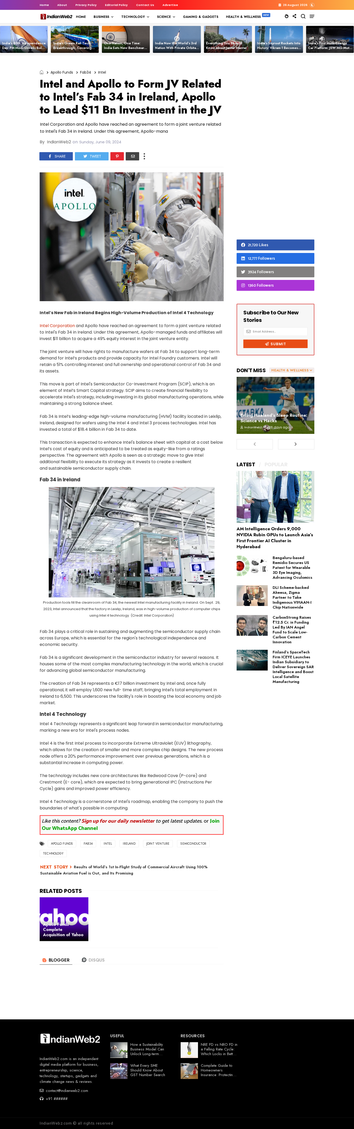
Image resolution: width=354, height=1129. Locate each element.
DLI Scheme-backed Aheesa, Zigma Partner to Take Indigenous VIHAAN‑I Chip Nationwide (292, 597)
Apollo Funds (62, 72)
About (62, 5)
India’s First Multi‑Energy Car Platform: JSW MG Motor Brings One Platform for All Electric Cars (330, 50)
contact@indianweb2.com (66, 1090)
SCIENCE (164, 17)
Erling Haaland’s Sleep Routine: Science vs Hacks (273, 418)
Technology (53, 853)
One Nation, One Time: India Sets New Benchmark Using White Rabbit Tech (125, 48)
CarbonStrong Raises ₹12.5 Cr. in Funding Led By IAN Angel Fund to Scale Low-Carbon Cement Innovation (292, 630)
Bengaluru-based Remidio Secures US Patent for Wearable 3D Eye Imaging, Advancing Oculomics (292, 567)
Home (44, 5)
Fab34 (85, 72)
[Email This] (132, 156)
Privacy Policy (86, 5)
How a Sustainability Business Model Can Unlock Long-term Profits (147, 1051)
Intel (102, 72)
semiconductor (193, 843)
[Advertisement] (275, 149)
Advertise (170, 5)
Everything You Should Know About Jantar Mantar (226, 45)
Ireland (129, 843)
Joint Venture (158, 843)
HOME (81, 17)
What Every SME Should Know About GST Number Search (147, 1070)
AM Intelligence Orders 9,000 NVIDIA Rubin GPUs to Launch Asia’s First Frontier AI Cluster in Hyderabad (275, 538)
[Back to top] (341, 1116)
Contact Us (145, 5)
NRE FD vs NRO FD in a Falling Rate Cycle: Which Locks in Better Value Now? (219, 1051)
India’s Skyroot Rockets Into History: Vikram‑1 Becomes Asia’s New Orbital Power (278, 48)
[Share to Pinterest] (117, 156)
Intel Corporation (57, 326)
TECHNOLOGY (133, 17)
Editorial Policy (116, 5)
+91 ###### (56, 1099)
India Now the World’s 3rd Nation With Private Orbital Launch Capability (176, 48)
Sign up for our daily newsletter (117, 821)
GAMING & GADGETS (200, 17)
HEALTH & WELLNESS (243, 17)
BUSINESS (101, 17)
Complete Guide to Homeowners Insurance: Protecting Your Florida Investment (218, 1075)
